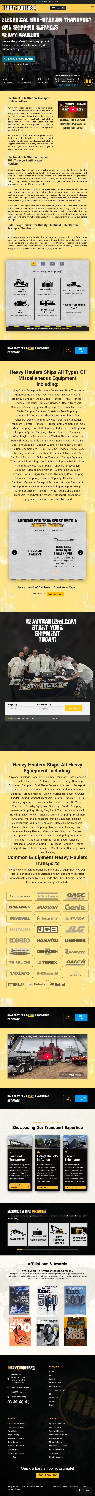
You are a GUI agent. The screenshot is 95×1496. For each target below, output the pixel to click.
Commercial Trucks (56, 1431)
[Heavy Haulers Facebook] (10, 1402)
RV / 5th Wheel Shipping (47, 312)
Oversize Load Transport (16, 1453)
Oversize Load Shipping (57, 831)
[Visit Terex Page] (47, 962)
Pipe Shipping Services (23, 449)
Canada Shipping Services (17, 1423)
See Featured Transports (15, 1186)
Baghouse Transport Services (43, 403)
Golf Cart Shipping (43, 428)
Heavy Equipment (21, 291)
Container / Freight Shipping (47, 291)
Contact (52, 1379)
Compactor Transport (72, 785)
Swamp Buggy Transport (38, 474)
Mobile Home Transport (68, 823)
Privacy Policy (74, 1487)
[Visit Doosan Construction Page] (47, 907)
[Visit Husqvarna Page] (47, 918)
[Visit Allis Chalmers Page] (19, 896)
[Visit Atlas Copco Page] (47, 896)
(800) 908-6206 (58, 8)
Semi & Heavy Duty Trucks (74, 292)
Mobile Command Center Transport (51, 441)
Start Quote (67, 350)
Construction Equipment (58, 1435)
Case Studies (53, 1398)
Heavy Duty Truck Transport (52, 810)
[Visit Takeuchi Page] (19, 962)
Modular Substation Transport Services (59, 445)
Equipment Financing (18, 1397)
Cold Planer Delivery (46, 785)
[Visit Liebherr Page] (75, 940)
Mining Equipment (55, 1442)
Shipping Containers (56, 1457)
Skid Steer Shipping (39, 840)
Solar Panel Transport (51, 466)
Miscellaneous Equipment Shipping (31, 823)
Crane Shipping (32, 794)
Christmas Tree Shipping (62, 411)
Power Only (12, 1457)
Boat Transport (21, 312)
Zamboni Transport (61, 499)
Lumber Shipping (61, 815)
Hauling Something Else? (74, 308)
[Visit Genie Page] (75, 907)
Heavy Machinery (55, 1438)
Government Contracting (16, 1438)
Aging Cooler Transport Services (29, 390)
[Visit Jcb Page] (47, 929)
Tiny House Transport (60, 844)
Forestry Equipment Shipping (43, 806)
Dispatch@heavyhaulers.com (21, 1387)
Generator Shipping (22, 810)
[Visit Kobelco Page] (19, 940)
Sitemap (84, 1487)
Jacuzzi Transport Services (64, 432)
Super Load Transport (66, 840)
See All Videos (43, 1187)
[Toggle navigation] (93, 7)
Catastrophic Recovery (16, 1427)
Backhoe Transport (55, 777)
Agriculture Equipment (57, 1423)
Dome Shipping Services (41, 420)
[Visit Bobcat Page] (58, 984)
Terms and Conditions (60, 1487)
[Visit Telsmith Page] (75, 973)
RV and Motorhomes (56, 1449)
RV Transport (48, 835)
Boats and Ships (55, 1427)
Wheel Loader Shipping (64, 848)
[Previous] (14, 552)
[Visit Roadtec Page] (75, 951)
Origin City (12, 704)
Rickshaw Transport (48, 457)
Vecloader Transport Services (41, 482)
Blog (50, 1394)
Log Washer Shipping (58, 436)
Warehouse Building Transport (54, 486)
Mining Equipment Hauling (65, 819)
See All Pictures (71, 1187)
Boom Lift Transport (25, 781)
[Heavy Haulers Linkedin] (27, 1402)
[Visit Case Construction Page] (75, 896)
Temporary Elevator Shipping (44, 478)
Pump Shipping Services (53, 449)
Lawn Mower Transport (35, 815)
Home (51, 1372)
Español (52, 1405)
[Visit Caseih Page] (75, 962)
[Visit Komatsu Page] (47, 940)
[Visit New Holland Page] (19, 951)
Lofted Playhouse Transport (28, 436)
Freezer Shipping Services (63, 424)
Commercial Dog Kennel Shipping (35, 415)
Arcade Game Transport (28, 395)
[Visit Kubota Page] (37, 984)
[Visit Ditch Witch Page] (19, 907)
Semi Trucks (53, 1453)
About (51, 1375)
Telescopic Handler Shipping (29, 844)
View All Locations (17, 1383)
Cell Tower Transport (70, 407)
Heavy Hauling (13, 1442)
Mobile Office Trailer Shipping (29, 827)
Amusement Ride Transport (67, 390)
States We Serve (55, 1383)
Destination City (44, 704)
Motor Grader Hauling (61, 827)
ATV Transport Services (58, 395)
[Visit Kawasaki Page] (47, 973)
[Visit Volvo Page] (19, 973)
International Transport (16, 1446)
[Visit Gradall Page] (19, 918)
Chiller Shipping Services (31, 411)
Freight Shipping (13, 1435)
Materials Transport (36, 819)
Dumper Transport (64, 798)
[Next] (80, 552)
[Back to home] (19, 8)
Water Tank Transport (35, 848)
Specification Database (57, 1390)
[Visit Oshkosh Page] (47, 951)
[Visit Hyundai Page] (75, 918)
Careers (52, 1401)
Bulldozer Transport (50, 781)
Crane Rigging (12, 1431)
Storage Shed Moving (39, 470)
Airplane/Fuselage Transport (25, 777)
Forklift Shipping (71, 806)
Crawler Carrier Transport (58, 794)
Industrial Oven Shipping (70, 428)
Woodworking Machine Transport (46, 495)
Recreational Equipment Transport (56, 453)
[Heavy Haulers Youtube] (21, 1402)
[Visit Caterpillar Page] (16, 984)
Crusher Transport (41, 798)
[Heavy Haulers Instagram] (15, 1402)
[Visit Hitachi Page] (19, 929)
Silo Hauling (31, 461)
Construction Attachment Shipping (32, 789)
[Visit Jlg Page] (75, 929)
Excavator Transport (48, 802)
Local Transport (13, 1449)
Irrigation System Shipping (30, 432)
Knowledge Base (55, 1386)
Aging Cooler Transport (49, 399)
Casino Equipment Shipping (39, 407)
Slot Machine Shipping (53, 461)
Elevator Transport (34, 424)
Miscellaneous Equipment (58, 1446)
